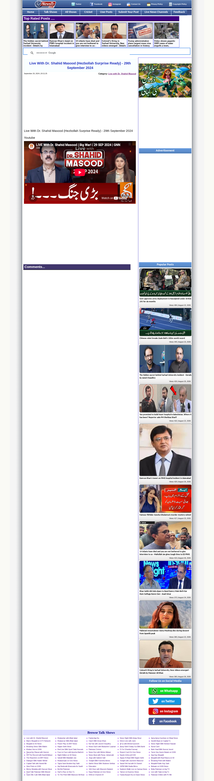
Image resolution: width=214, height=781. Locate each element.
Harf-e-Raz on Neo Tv (66, 772)
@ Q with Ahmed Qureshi (129, 744)
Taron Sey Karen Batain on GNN (163, 752)
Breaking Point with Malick (161, 761)
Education (92, 766)
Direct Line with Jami (128, 741)
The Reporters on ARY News (37, 758)
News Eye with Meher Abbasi (100, 752)
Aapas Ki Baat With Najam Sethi (132, 758)
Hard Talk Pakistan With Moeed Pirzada (38, 772)
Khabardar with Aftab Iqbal (67, 738)
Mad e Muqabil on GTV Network (38, 741)
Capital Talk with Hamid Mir (36, 763)
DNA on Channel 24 (96, 775)
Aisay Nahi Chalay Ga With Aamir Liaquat (132, 747)
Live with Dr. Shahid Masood (122, 74)
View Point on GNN (33, 766)
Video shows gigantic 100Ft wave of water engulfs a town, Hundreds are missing (165, 43)
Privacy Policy (157, 4)
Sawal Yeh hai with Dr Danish (131, 763)
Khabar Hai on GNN (34, 749)
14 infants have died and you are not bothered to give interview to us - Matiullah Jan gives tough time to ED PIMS (87, 43)
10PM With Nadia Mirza (129, 766)
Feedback (179, 12)
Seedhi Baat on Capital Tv (161, 741)
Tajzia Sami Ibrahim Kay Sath (68, 763)
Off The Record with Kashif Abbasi (39, 755)
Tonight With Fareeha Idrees (99, 761)
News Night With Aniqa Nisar (130, 738)
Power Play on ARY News (67, 744)
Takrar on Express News (129, 772)
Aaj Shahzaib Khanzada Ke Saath (70, 766)
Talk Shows (50, 12)
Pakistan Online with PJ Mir (161, 775)
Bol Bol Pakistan (63, 769)
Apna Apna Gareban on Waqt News (164, 738)
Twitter (78, 4)
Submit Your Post (128, 12)
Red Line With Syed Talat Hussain (70, 749)
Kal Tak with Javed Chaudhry (100, 744)
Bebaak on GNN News (159, 766)
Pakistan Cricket (95, 749)
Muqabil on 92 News (34, 744)
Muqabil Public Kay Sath (160, 763)
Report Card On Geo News (130, 752)
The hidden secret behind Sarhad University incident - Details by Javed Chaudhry (35, 43)
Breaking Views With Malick (36, 746)
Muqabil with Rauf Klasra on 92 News (162, 758)
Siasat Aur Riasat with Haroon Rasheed (37, 752)
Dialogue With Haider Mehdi (36, 761)
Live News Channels (156, 12)
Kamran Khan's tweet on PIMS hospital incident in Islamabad (62, 43)
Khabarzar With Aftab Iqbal (67, 741)
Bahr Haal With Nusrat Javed (162, 749)
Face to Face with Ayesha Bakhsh (70, 752)
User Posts (106, 12)
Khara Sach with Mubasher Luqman (102, 746)
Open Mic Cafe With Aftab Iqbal (38, 775)
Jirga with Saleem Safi (97, 758)
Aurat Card (155, 746)
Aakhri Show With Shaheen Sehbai (102, 763)
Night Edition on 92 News (66, 755)
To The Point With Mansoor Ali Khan (70, 775)
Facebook (98, 4)
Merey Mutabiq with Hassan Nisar (39, 769)
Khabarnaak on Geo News (67, 761)
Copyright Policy (180, 4)
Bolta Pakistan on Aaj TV (160, 769)
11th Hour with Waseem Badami (101, 769)
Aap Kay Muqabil (157, 755)
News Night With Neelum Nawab (163, 744)
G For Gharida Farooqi (128, 749)
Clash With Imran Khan (97, 741)
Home (30, 12)
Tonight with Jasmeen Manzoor (132, 761)
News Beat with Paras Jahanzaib (101, 755)
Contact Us (135, 4)
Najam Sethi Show (64, 746)
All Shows (70, 12)
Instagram (117, 4)
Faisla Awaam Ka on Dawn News (132, 775)
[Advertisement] (80, 105)
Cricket (88, 12)
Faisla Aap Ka (94, 738)
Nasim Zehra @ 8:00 (128, 755)
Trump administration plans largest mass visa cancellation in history (139, 43)
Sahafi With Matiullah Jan (66, 758)
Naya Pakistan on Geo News (100, 772)
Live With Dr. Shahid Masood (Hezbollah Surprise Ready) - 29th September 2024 (80, 65)
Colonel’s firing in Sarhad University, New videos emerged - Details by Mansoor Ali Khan (114, 43)
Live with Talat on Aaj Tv (160, 772)
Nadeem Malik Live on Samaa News (133, 769)
